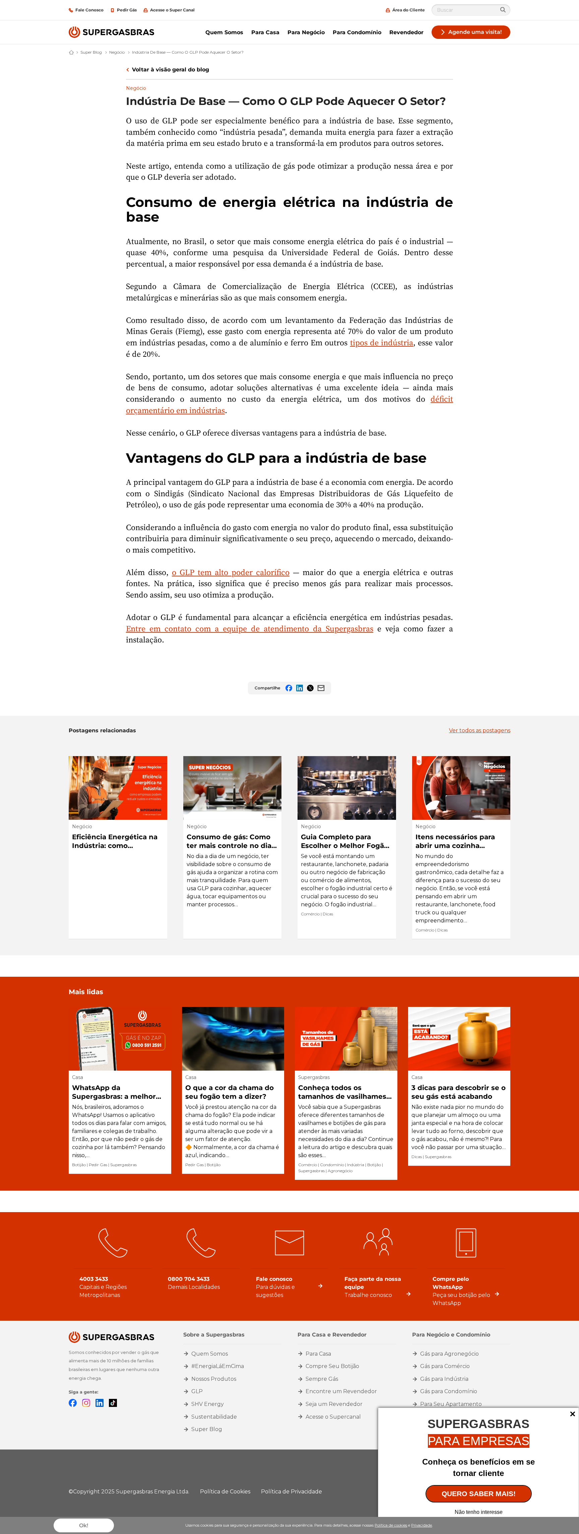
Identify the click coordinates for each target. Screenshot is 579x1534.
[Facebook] (73, 1402)
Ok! (83, 1525)
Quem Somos (224, 32)
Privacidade (421, 1525)
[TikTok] (113, 1402)
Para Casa (265, 32)
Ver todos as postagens (479, 730)
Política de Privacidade (291, 1491)
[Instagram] (86, 1402)
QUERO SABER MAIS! (479, 1493)
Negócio (136, 88)
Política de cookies (391, 1525)
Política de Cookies (225, 1491)
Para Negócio (306, 32)
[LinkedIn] (99, 1402)
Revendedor (406, 32)
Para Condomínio (357, 32)
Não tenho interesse (479, 1512)
